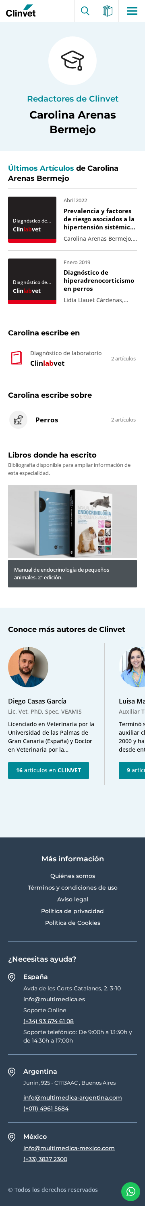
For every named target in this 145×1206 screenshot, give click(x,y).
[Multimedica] (108, 11)
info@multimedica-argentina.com (72, 1097)
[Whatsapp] (130, 1191)
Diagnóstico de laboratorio (30, 221)
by (19, 11)
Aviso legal (72, 899)
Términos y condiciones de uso (73, 887)
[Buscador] (85, 11)
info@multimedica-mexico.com (69, 1148)
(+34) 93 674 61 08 (48, 1021)
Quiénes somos (72, 876)
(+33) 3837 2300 (45, 1159)
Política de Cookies (72, 922)
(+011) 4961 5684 (45, 1108)
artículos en (48, 770)
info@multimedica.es (54, 999)
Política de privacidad (72, 911)
